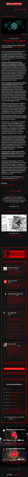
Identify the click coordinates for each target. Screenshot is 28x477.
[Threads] (24, 9)
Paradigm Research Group (14, 293)
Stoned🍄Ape (11, 312)
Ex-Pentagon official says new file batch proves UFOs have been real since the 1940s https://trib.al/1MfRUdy (16, 285)
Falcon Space (11, 344)
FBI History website (7, 184)
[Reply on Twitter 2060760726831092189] (8, 288)
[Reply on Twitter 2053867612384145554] (8, 307)
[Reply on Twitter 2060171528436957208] (8, 338)
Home (3, 16)
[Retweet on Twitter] (7, 265)
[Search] (26, 9)
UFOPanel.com (13, 402)
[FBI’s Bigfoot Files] (14, 223)
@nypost (19, 280)
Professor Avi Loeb (12, 267)
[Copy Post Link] (13, 191)
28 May (18, 345)
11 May (17, 295)
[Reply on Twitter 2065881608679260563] (8, 275)
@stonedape (19, 312)
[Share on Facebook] (7, 191)
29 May (9, 314)
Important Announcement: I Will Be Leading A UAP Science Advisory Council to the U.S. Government (16, 272)
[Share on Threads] (15, 191)
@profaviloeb (10, 269)
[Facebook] (22, 9)
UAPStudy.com (14, 399)
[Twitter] (15, 9)
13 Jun (16, 269)
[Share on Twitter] (9, 191)
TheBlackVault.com (17, 392)
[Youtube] (18, 9)
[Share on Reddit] (11, 191)
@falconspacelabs (11, 345)
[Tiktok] (20, 9)
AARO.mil (9, 389)
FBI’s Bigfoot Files (14, 233)
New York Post (11, 280)
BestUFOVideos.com (16, 409)
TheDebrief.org (14, 395)
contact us (16, 418)
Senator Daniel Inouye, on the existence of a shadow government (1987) (14, 463)
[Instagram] (16, 9)
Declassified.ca (16, 474)
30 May (9, 282)
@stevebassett (11, 295)
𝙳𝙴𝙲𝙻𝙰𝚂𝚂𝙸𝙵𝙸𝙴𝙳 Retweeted (14, 266)
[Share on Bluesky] (17, 191)
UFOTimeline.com (16, 405)
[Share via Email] (19, 191)
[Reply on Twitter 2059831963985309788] (8, 357)
